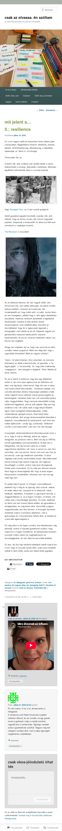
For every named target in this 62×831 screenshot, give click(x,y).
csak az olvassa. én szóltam (28, 17)
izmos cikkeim (21, 101)
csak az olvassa (26, 587)
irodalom (26, 95)
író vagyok (16, 585)
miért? (42, 585)
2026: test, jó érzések (43, 95)
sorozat (8, 587)
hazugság (34, 585)
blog (23, 585)
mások (38, 582)
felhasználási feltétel (29, 89)
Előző (40, 110)
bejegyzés (21, 582)
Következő (51, 110)
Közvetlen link (40, 587)
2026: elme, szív (12, 95)
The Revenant (11, 231)
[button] (31, 190)
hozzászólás (42, 799)
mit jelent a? (50, 585)
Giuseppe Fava (16, 209)
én (15, 582)
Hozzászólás (15, 681)
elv (27, 585)
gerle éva (30, 582)
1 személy (22, 675)
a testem (34, 101)
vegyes (8, 101)
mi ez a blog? (10, 89)
